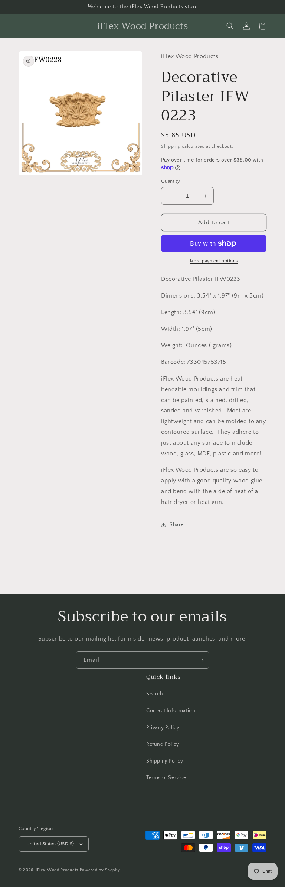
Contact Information (170, 711)
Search (154, 694)
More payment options (214, 261)
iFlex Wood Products (57, 870)
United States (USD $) (50, 843)
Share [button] (177, 525)
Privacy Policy (162, 728)
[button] (22, 26)
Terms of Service (166, 778)
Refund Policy (162, 744)
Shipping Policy (164, 761)
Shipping (171, 146)
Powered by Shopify (100, 870)
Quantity (170, 181)
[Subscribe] (201, 660)
